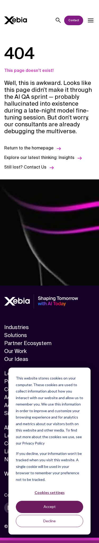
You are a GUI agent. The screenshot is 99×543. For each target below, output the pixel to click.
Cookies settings (50, 492)
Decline (49, 521)
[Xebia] (15, 20)
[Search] (58, 20)
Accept (50, 506)
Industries (16, 327)
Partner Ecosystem (27, 343)
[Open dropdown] (90, 20)
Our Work (15, 351)
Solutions (15, 335)
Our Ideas (16, 359)
